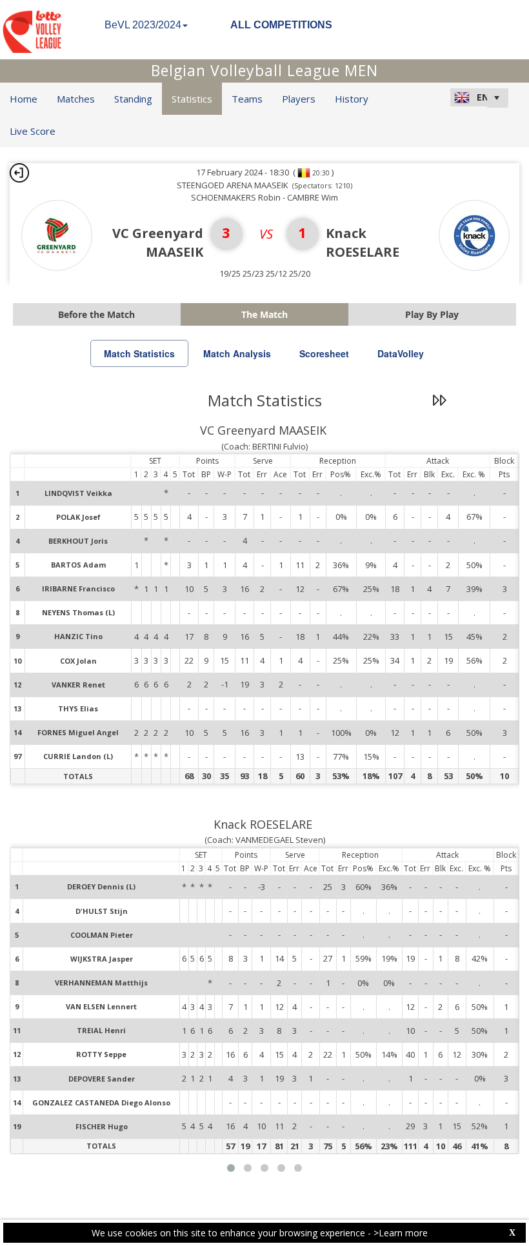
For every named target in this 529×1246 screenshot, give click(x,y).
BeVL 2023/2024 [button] (143, 24)
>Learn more (401, 1233)
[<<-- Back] (19, 173)
